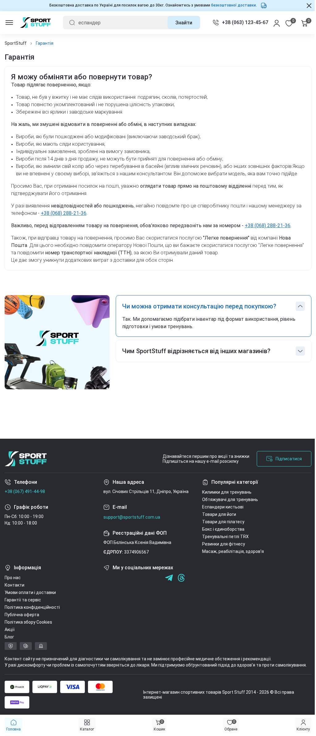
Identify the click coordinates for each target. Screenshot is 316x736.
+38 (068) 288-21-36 (70, 221)
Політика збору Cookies (28, 629)
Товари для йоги (219, 521)
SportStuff (16, 43)
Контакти (14, 592)
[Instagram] (119, 585)
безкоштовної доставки (231, 5)
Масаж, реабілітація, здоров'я (233, 558)
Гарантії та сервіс (23, 607)
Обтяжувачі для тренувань (230, 506)
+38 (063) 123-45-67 (240, 22)
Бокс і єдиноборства (223, 536)
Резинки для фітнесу (223, 551)
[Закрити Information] (304, 5)
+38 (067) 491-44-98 (25, 498)
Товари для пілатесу (223, 529)
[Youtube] (132, 585)
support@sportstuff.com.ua (131, 524)
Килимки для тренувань (227, 499)
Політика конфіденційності (32, 614)
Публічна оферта (22, 622)
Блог (9, 644)
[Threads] (181, 585)
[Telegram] (156, 585)
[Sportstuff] (26, 466)
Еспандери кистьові (222, 514)
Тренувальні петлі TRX (225, 544)
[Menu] (9, 22)
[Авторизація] (272, 22)
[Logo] (35, 22)
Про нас (13, 585)
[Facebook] (107, 585)
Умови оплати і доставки (30, 599)
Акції (10, 636)
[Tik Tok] (144, 585)
